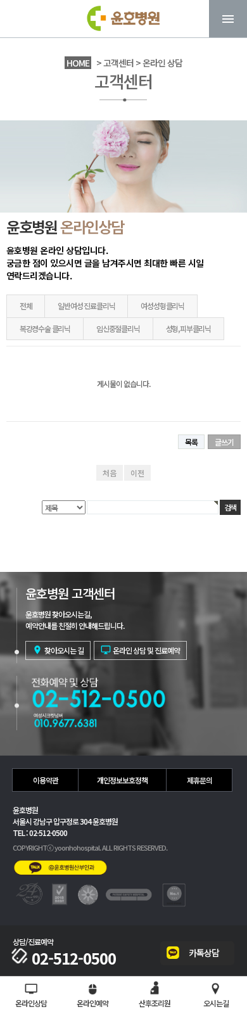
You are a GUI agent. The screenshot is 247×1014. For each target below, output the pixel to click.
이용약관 (45, 780)
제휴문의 (199, 780)
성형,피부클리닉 (188, 328)
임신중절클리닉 (118, 328)
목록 (191, 441)
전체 (26, 305)
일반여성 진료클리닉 (86, 305)
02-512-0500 (74, 958)
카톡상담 (204, 952)
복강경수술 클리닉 (45, 328)
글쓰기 (224, 441)
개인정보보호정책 (122, 780)
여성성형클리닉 (162, 305)
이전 (137, 472)
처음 (110, 472)
